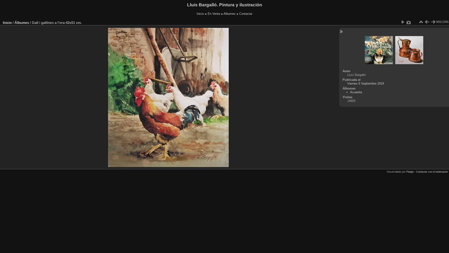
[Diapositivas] (421, 22)
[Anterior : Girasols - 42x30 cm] (427, 22)
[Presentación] (403, 22)
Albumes (229, 13)
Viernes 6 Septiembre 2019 (365, 83)
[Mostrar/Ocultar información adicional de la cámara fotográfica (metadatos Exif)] (409, 22)
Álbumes (21, 23)
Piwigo (410, 171)
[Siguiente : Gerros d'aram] (433, 22)
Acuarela (356, 92)
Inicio (200, 13)
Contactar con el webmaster (432, 171)
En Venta (214, 13)
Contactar (245, 13)
